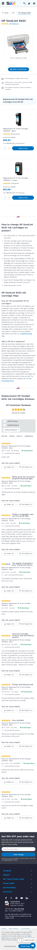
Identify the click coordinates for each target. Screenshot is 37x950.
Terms (4, 929)
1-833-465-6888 (18, 909)
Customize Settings (10, 946)
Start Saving (18, 854)
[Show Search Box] (24, 3)
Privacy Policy (7, 860)
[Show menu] (3, 3)
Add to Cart (23, 148)
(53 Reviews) (13, 24)
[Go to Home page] (11, 3)
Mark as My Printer (19, 69)
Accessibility (25, 929)
